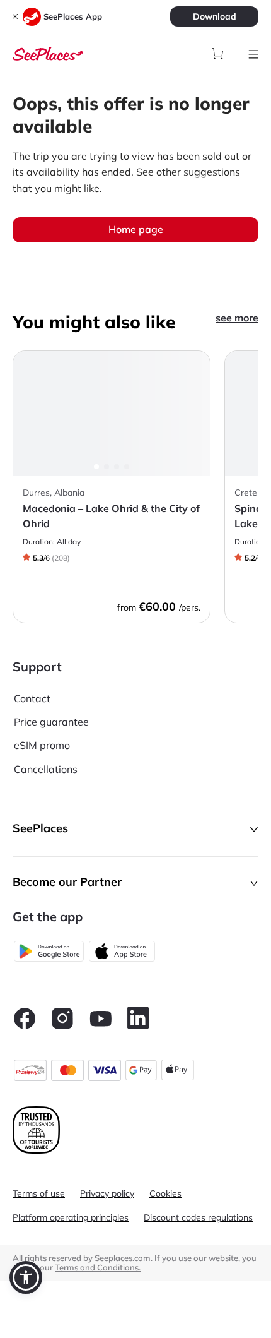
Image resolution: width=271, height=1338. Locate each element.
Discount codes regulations (198, 1217)
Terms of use (39, 1193)
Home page (135, 229)
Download (214, 16)
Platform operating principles (71, 1217)
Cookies (165, 1193)
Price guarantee (51, 721)
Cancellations (46, 769)
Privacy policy (107, 1193)
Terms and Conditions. (98, 1267)
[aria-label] (48, 52)
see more (237, 317)
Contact (32, 698)
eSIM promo (42, 745)
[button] (135, 829)
